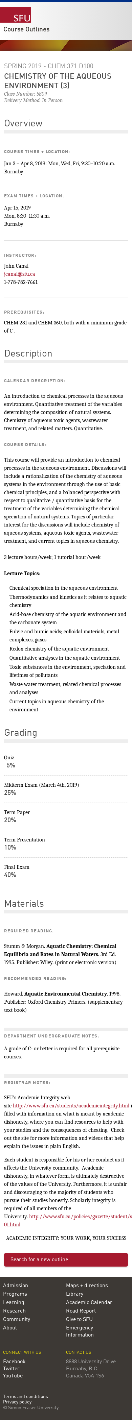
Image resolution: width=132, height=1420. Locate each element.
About (10, 1328)
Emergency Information (80, 1331)
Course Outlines (26, 29)
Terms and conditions (25, 1397)
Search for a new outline (39, 1260)
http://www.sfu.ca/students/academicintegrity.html (71, 1106)
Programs (15, 1294)
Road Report (81, 1311)
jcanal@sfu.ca (19, 274)
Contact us (78, 1352)
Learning (13, 1302)
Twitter (11, 1369)
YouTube (13, 1376)
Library (74, 1294)
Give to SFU (79, 1319)
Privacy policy (17, 1402)
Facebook (14, 1362)
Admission (15, 1286)
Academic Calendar (89, 1302)
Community (16, 1319)
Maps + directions (87, 1286)
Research (14, 1311)
